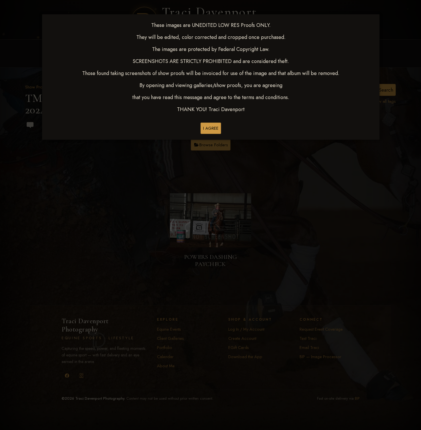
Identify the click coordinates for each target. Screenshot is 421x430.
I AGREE (211, 128)
